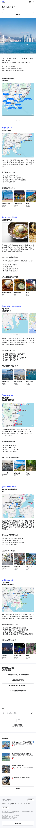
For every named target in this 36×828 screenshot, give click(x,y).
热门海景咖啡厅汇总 (18, 680)
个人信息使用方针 (12, 804)
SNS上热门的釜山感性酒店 (18, 691)
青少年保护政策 (21, 804)
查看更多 (18, 788)
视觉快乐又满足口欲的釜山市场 (18, 685)
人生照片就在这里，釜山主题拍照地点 (18, 675)
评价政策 (28, 804)
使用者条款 (4, 804)
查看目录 (18, 14)
